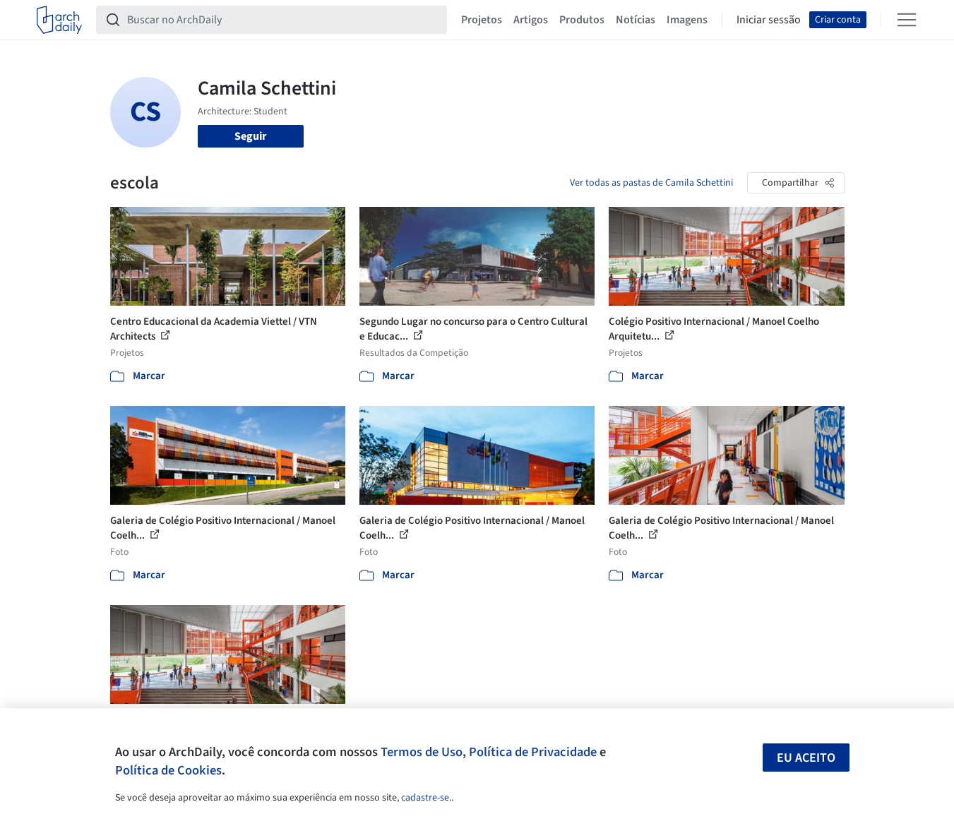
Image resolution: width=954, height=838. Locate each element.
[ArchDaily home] (59, 20)
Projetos (481, 20)
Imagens (687, 20)
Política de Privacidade (533, 752)
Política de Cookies (168, 770)
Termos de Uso (422, 752)
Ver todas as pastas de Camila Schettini (651, 183)
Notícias (635, 20)
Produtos (581, 20)
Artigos (530, 20)
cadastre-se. (426, 798)
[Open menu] (906, 19)
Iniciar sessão (769, 20)
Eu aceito (806, 758)
